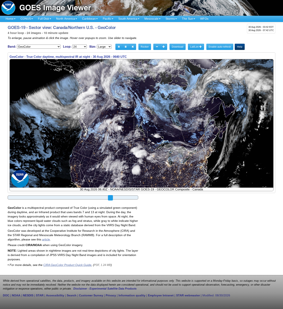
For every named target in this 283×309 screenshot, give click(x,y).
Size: (92, 46)
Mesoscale (151, 18)
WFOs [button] (204, 18)
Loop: (67, 46)
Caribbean (89, 18)
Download (177, 46)
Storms (170, 18)
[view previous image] (118, 47)
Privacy (111, 295)
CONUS (26, 18)
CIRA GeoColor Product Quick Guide (67, 265)
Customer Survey (91, 295)
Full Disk (43, 18)
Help (239, 46)
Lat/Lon (194, 46)
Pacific (107, 18)
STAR (40, 295)
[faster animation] (163, 47)
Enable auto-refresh (220, 46)
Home (9, 18)
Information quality (132, 295)
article (46, 239)
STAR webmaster (188, 295)
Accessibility (55, 295)
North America (65, 18)
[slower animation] (156, 47)
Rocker (145, 46)
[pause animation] (125, 47)
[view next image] (132, 47)
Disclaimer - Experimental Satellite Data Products (105, 288)
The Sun (187, 18)
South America (127, 18)
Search (71, 295)
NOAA (16, 295)
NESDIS (28, 295)
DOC (6, 295)
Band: (12, 46)
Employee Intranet (161, 295)
